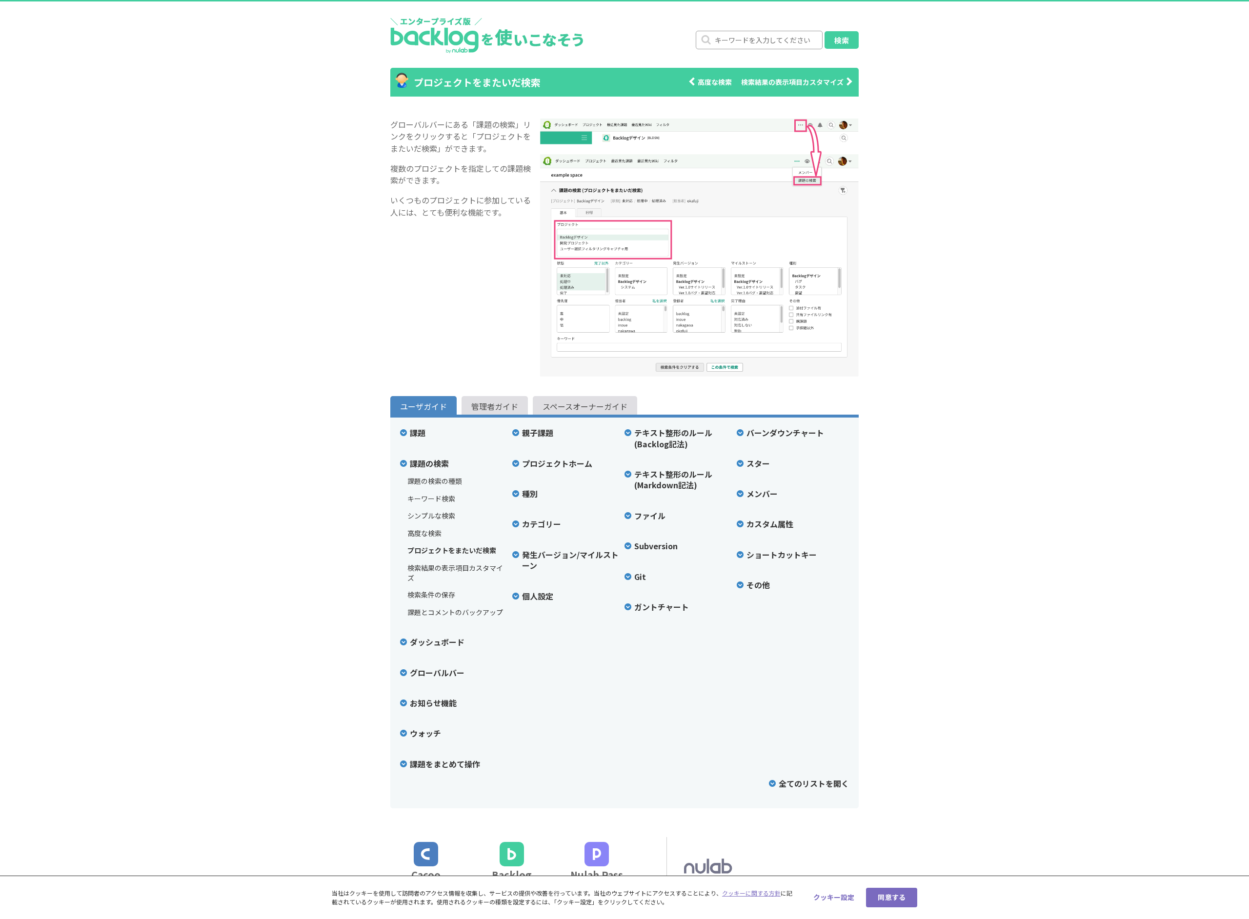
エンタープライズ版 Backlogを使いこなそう (486, 34)
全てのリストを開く (814, 783)
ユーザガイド (423, 406)
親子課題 (537, 432)
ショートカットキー (781, 554)
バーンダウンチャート (785, 432)
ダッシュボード (437, 642)
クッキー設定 (834, 897)
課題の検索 (429, 463)
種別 (530, 493)
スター (758, 463)
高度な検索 (715, 82)
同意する (892, 897)
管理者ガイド (494, 406)
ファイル (649, 515)
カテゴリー (541, 524)
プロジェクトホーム (557, 463)
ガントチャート (661, 606)
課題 (417, 432)
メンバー (762, 493)
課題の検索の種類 (434, 481)
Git (640, 576)
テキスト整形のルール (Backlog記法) (673, 438)
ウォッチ (425, 733)
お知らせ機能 (433, 703)
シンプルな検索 (431, 515)
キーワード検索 (431, 498)
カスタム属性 (769, 524)
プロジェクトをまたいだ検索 (451, 550)
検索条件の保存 (431, 594)
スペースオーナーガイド (585, 406)
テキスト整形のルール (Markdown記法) (673, 480)
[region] (624, 897)
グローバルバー (437, 672)
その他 (758, 584)
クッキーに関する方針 (751, 893)
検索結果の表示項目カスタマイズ (792, 82)
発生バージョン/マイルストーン (570, 560)
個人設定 (537, 596)
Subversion (656, 545)
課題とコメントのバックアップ (455, 612)
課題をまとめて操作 (445, 764)
